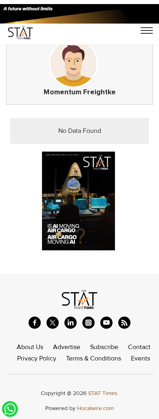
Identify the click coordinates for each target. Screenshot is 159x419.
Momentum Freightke (80, 92)
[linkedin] (70, 323)
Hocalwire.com (95, 408)
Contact (139, 347)
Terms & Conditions (93, 358)
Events (140, 358)
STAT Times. (103, 393)
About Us (30, 347)
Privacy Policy (36, 358)
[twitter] (52, 323)
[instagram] (88, 323)
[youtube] (106, 323)
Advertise (66, 347)
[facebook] (35, 323)
